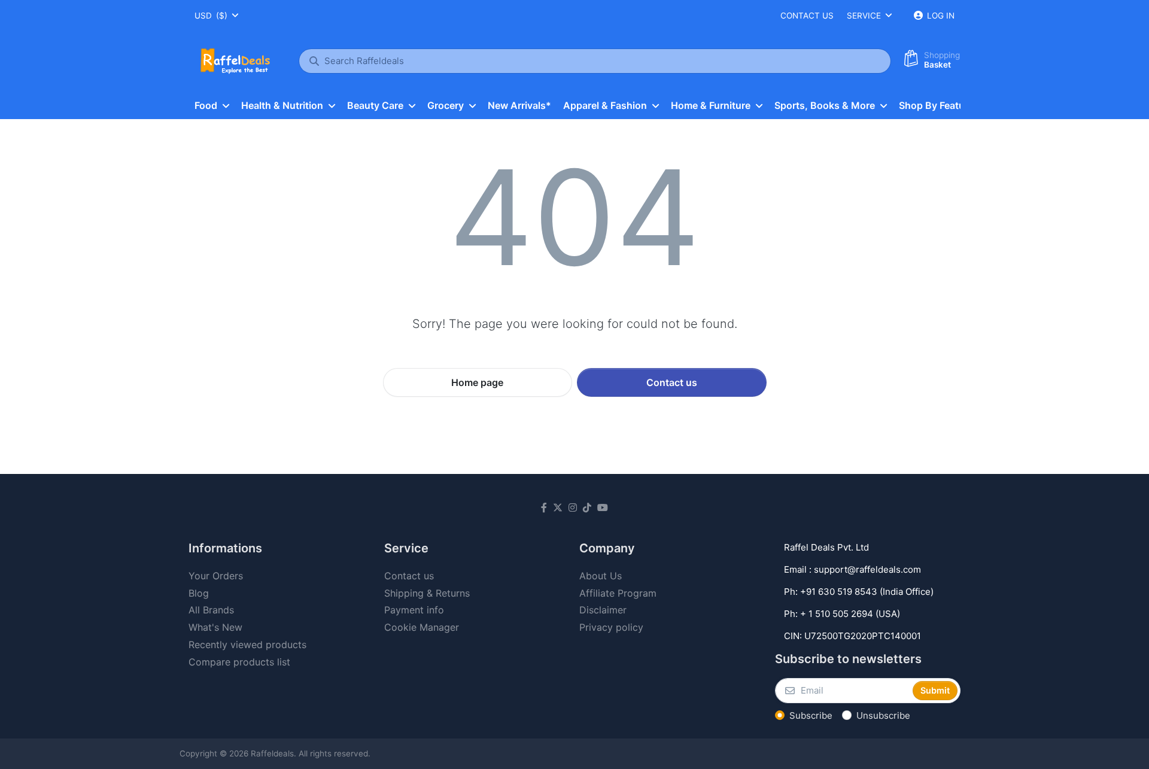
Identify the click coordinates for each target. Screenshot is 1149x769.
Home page (477, 382)
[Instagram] (572, 507)
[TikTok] (587, 507)
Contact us (807, 15)
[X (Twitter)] (557, 507)
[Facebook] (544, 507)
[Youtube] (603, 507)
